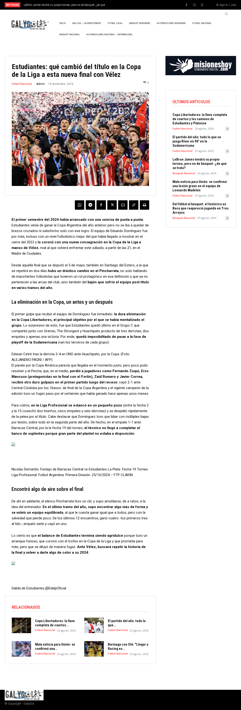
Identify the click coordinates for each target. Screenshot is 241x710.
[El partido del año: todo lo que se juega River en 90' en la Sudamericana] (94, 625)
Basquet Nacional (184, 173)
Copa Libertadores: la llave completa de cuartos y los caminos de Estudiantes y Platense (200, 119)
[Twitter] (202, 5)
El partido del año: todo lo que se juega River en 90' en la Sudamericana (197, 141)
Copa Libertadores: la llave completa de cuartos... (55, 623)
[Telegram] (90, 205)
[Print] (144, 205)
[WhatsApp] (79, 205)
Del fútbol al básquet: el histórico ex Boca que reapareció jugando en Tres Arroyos (201, 208)
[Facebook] (186, 5)
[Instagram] (194, 5)
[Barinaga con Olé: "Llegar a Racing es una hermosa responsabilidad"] (94, 649)
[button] (226, 14)
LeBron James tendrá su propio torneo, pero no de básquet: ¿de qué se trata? (200, 163)
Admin (40, 84)
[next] (133, 5)
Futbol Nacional (22, 84)
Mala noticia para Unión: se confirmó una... (55, 646)
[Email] (123, 205)
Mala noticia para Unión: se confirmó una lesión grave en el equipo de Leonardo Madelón (200, 186)
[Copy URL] (133, 205)
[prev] (125, 5)
